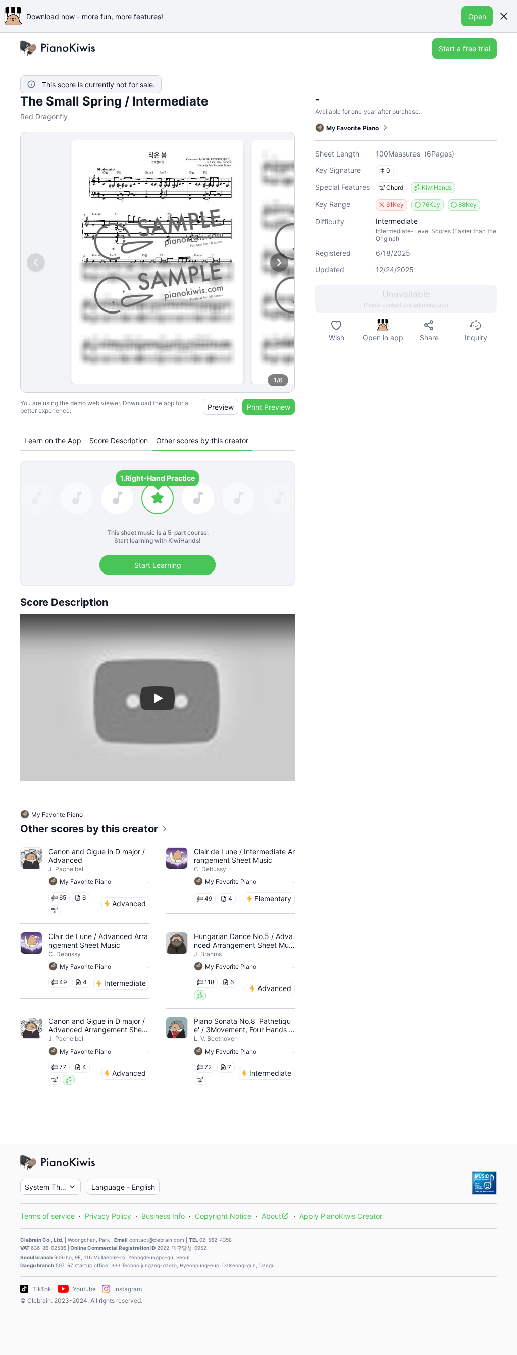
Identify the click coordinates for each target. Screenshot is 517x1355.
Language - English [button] (123, 1187)
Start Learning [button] (157, 565)
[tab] (52, 440)
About (271, 1216)
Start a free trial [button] (464, 48)
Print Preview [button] (268, 407)
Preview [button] (221, 407)
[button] (504, 16)
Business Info (163, 1216)
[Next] (279, 262)
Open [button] (477, 16)
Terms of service (47, 1216)
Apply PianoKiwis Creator (340, 1216)
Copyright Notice (223, 1216)
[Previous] (36, 262)
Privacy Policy (108, 1216)
